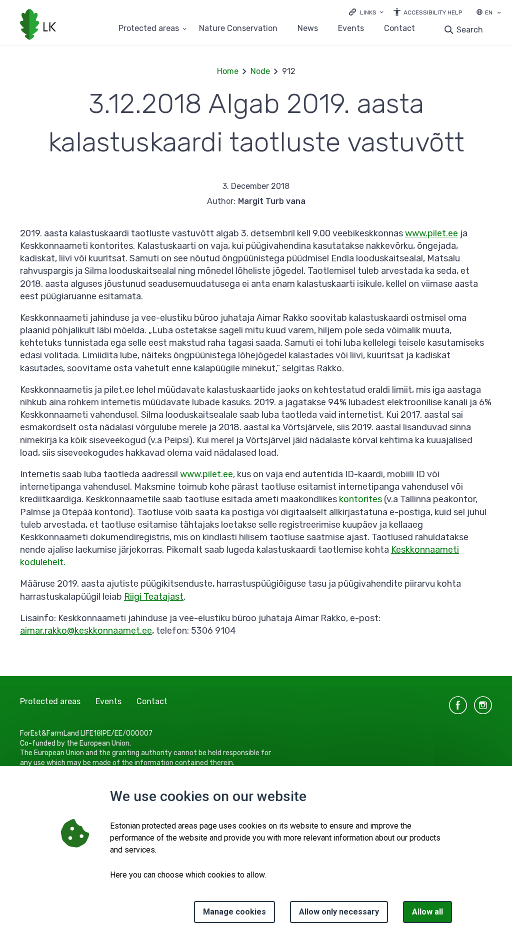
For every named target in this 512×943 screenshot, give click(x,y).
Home (227, 71)
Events (351, 28)
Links (368, 12)
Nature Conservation (238, 28)
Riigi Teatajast (154, 596)
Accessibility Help (433, 12)
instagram (483, 705)
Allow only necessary (339, 912)
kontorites (360, 499)
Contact (399, 28)
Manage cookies (234, 912)
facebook (458, 705)
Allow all (427, 912)
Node (260, 71)
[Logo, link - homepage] (38, 25)
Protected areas (148, 28)
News (308, 28)
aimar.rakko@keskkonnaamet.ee (86, 630)
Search (469, 29)
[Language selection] (499, 13)
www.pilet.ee (431, 233)
